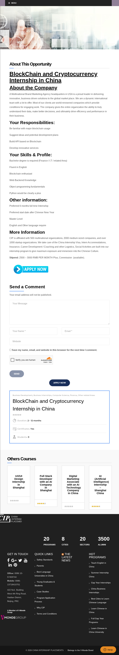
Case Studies (43, 591)
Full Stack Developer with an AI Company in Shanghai (46, 483)
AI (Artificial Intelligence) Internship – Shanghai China (101, 485)
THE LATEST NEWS (67, 557)
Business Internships (42, 395)
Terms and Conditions (47, 614)
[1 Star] (13, 415)
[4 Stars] (19, 415)
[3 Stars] (17, 415)
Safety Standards (45, 560)
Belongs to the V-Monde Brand (80, 650)
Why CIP (41, 607)
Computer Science (61, 395)
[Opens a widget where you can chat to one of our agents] (108, 650)
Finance (73, 395)
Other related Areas (86, 395)
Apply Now (59, 382)
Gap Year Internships (101, 582)
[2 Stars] (15, 415)
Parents (40, 566)
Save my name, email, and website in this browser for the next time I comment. (54, 350)
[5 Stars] (20, 415)
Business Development (22, 395)
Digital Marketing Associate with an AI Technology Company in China (73, 485)
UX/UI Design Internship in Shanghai (18, 482)
